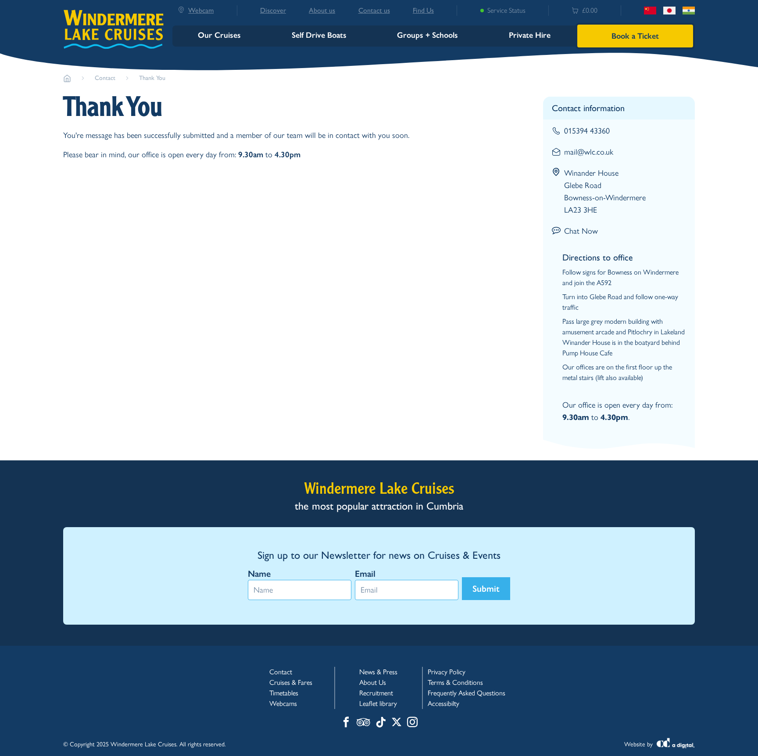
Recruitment (376, 693)
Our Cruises (219, 35)
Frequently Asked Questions (466, 693)
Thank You (152, 78)
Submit (486, 588)
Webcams (283, 703)
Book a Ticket (635, 36)
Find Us (423, 10)
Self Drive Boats (319, 35)
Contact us (374, 10)
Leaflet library (378, 703)
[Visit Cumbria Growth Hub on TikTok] (380, 723)
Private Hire (530, 35)
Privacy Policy (446, 672)
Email (365, 573)
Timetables (283, 693)
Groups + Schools (427, 35)
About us (322, 10)
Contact (105, 78)
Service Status (506, 10)
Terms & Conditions (455, 682)
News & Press (378, 672)
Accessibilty (443, 703)
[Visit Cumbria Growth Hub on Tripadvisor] (363, 723)
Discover (273, 10)
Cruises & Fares (290, 682)
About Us (372, 682)
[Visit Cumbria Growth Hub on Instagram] (412, 723)
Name (259, 573)
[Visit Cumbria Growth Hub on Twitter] (396, 723)
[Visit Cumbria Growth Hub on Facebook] (346, 723)
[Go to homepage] (67, 78)
